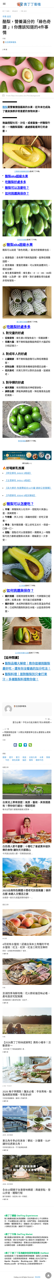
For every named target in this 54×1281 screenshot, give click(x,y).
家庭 (24, 757)
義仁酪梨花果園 (22, 322)
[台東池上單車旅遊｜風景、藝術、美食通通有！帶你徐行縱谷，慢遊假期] (27, 784)
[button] (27, 152)
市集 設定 (24, 11)
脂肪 (24, 760)
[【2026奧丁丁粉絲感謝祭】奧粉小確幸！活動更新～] (27, 1020)
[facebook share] (15, 745)
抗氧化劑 (33, 757)
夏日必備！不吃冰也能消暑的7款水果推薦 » (32, 722)
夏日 (18, 757)
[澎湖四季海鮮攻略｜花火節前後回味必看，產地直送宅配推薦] (27, 971)
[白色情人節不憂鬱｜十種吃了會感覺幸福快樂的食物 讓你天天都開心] (27, 828)
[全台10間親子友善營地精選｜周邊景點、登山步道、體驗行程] (27, 1168)
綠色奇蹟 (16, 760)
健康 (4, 757)
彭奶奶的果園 (21, 240)
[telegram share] (25, 745)
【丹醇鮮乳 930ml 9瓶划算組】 (20, 495)
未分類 (5, 938)
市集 (4, 987)
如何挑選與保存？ (17, 193)
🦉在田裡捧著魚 (9, 42)
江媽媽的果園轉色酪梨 (21, 171)
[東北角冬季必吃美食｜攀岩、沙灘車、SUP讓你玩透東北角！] (27, 1119)
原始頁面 (37, 1277)
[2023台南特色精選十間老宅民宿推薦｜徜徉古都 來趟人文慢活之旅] (27, 873)
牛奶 (7, 760)
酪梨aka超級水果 (16, 176)
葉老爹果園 (22, 441)
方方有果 (22, 586)
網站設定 (15, 11)
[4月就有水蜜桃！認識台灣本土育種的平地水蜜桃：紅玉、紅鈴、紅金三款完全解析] (27, 922)
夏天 (11, 757)
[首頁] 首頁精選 (8, 1135)
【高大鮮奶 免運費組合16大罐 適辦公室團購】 (28, 488)
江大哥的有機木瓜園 (22, 653)
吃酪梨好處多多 (15, 182)
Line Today (7, 1086)
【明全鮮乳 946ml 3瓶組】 (18, 473)
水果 (41, 757)
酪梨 (5, 107)
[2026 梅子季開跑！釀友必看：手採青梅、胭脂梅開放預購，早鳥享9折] (27, 1070)
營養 (48, 757)
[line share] (20, 745)
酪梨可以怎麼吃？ (17, 187)
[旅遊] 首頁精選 (8, 1184)
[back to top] (48, 1275)
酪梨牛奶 (39, 760)
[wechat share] (30, 745)
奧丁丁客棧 (6, 11)
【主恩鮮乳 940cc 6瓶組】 (18, 480)
